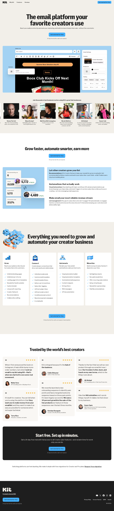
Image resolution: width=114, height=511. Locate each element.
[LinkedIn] (110, 496)
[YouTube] (97, 496)
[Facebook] (104, 496)
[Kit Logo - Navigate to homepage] (5, 2)
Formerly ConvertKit (9, 494)
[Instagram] (107, 496)
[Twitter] (100, 496)
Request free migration (93, 466)
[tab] (79, 173)
